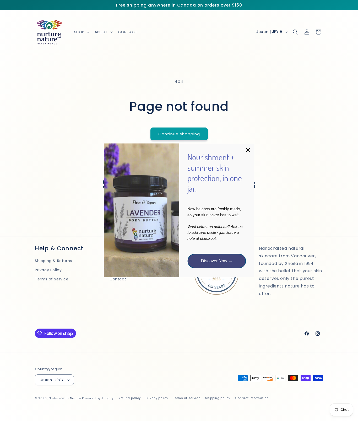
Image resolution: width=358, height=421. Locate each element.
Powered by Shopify (98, 398)
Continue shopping (179, 134)
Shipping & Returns (53, 260)
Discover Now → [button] (216, 261)
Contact (118, 279)
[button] (81, 31)
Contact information (251, 398)
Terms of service (186, 398)
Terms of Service (52, 279)
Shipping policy (217, 398)
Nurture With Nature (65, 398)
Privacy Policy (48, 270)
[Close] (248, 149)
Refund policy (129, 398)
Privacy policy (157, 398)
